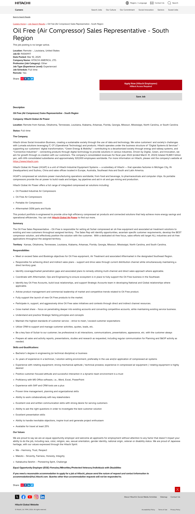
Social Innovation (146, 10)
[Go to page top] (177, 489)
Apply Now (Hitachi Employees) (140, 85)
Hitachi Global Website (27, 504)
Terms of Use (162, 510)
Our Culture (111, 10)
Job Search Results (36, 24)
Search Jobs (96, 10)
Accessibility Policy (148, 510)
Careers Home (19, 24)
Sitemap (163, 497)
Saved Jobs (173, 10)
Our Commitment (127, 10)
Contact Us (175, 497)
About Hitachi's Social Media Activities (140, 497)
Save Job (140, 96)
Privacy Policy (175, 510)
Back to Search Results (21, 17)
